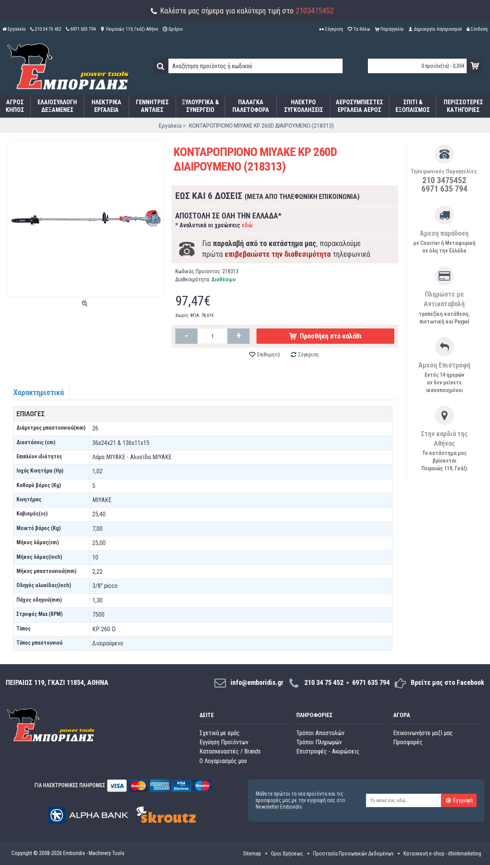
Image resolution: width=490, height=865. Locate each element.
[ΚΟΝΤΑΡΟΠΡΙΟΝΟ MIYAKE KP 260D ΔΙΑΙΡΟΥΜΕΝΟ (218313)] (86, 219)
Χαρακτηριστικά (38, 392)
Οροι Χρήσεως (287, 853)
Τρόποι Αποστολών (320, 733)
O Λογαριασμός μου (223, 761)
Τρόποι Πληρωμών (319, 742)
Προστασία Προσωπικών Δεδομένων (353, 853)
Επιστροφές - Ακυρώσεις (327, 751)
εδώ (247, 225)
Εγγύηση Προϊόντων (223, 742)
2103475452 (315, 10)
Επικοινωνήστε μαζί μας (423, 733)
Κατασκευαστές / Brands (230, 751)
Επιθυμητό (268, 354)
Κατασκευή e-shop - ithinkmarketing (442, 853)
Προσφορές (408, 742)
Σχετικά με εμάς (219, 733)
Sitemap (252, 853)
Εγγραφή (463, 800)
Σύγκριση (308, 354)
